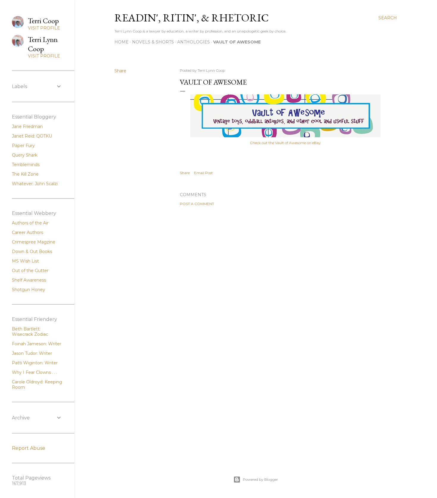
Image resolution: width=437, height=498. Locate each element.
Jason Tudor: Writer (32, 353)
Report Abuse (28, 448)
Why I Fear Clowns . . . (34, 372)
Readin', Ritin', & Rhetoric (191, 18)
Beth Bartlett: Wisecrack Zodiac (30, 331)
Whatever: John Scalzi (35, 183)
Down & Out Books (32, 251)
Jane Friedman (27, 126)
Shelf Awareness (29, 280)
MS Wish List (25, 261)
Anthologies (193, 42)
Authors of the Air (30, 223)
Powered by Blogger (260, 479)
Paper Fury (23, 145)
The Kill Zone (25, 174)
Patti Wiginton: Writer (35, 363)
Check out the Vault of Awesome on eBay (285, 142)
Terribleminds (26, 164)
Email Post (203, 173)
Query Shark (24, 155)
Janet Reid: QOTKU (32, 136)
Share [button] (120, 71)
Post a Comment (197, 204)
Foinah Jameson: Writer (36, 343)
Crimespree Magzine (33, 242)
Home (121, 42)
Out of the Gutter (30, 270)
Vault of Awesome (237, 42)
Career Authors (27, 232)
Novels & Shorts (153, 42)
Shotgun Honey (28, 289)
